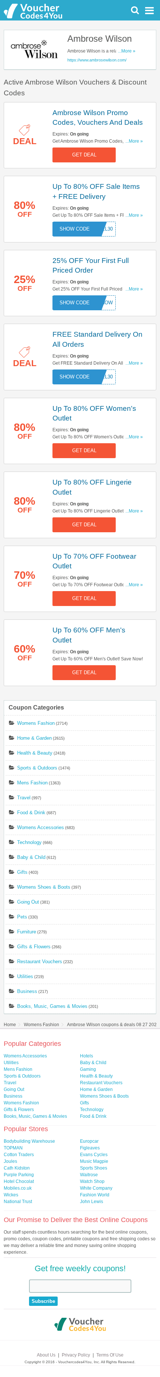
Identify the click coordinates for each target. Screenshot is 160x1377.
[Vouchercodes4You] (80, 1325)
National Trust (18, 1201)
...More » (126, 51)
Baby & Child (31, 857)
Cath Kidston (17, 1168)
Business (27, 991)
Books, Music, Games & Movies (52, 1006)
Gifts (22, 872)
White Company (96, 1188)
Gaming (88, 1069)
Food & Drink (31, 812)
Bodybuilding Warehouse (29, 1141)
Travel (24, 797)
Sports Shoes (93, 1168)
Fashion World (94, 1194)
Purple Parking (19, 1174)
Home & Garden (34, 738)
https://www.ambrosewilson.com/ (97, 60)
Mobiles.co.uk (18, 1188)
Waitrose (89, 1174)
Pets (22, 917)
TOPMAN (13, 1148)
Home (10, 1024)
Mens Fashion (32, 783)
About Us (46, 1355)
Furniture (26, 932)
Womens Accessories (40, 827)
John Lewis (91, 1201)
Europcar (89, 1141)
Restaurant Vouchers (39, 961)
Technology (29, 842)
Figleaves (90, 1148)
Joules (10, 1161)
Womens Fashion (36, 723)
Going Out (28, 902)
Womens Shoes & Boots (43, 887)
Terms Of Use (110, 1355)
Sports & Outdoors (37, 768)
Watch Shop (92, 1181)
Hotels (86, 1056)
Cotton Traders (19, 1154)
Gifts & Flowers (34, 946)
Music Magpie (94, 1161)
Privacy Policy (76, 1355)
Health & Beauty (34, 753)
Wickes (11, 1194)
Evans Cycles (94, 1154)
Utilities (25, 976)
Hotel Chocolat (19, 1181)
